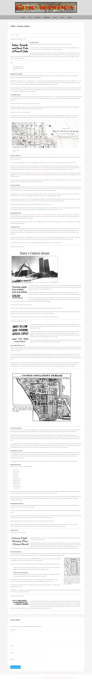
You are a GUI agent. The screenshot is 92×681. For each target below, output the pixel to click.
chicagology (46, 8)
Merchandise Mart (39, 214)
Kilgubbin (44, 44)
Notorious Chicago (14, 34)
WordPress (69, 677)
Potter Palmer (16, 166)
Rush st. (25, 80)
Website (12, 659)
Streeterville (33, 49)
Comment (13, 629)
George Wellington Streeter (37, 173)
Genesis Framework (61, 677)
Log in (74, 677)
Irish (35, 335)
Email (12, 652)
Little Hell (39, 49)
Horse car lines (54, 96)
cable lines (27, 162)
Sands (11, 84)
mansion (39, 166)
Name (12, 645)
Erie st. (35, 80)
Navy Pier (72, 602)
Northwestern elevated (49, 162)
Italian (46, 335)
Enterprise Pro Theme (49, 677)
